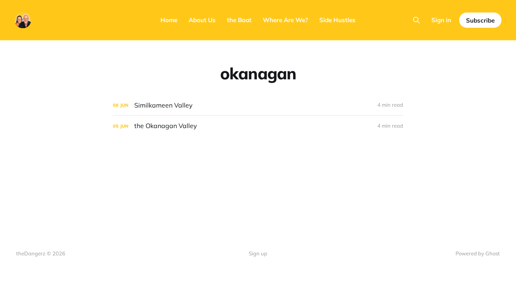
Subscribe (480, 20)
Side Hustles (337, 20)
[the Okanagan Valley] (258, 126)
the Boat (239, 20)
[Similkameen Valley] (258, 105)
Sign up (258, 253)
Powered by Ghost (478, 253)
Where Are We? (285, 20)
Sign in (441, 20)
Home (168, 20)
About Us (202, 20)
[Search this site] (416, 20)
